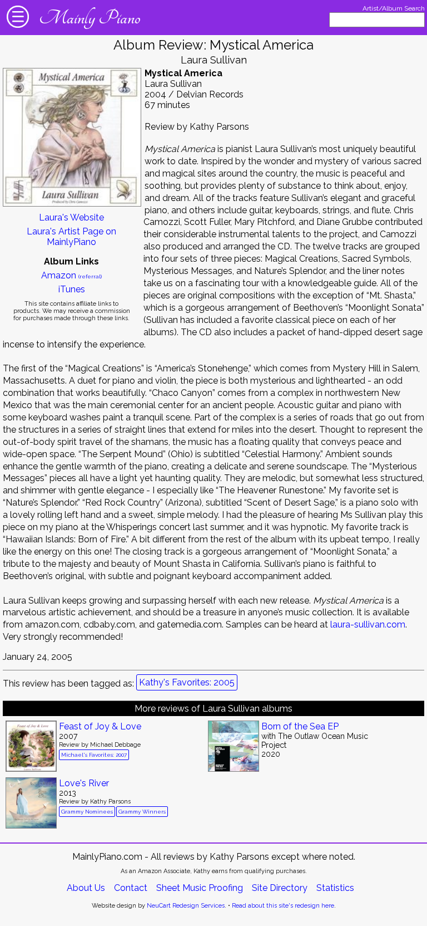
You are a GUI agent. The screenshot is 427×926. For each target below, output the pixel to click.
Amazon (71, 275)
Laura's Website (71, 217)
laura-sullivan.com (367, 624)
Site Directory (279, 888)
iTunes (71, 289)
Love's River (84, 783)
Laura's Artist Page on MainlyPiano (71, 236)
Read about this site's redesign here (283, 905)
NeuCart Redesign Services (186, 905)
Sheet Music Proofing (199, 888)
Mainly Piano (89, 18)
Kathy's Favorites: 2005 (187, 682)
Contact (130, 888)
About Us (86, 888)
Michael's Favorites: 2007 (94, 755)
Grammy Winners (142, 812)
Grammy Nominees (87, 812)
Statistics (335, 888)
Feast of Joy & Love (100, 726)
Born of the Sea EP (300, 726)
